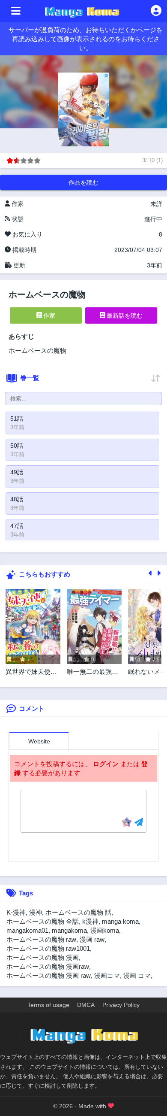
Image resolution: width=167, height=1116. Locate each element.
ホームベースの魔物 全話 (42, 921)
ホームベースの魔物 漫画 (42, 957)
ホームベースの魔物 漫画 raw (48, 975)
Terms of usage (48, 1004)
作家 (48, 315)
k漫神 (90, 921)
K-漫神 (16, 912)
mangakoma (69, 930)
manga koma (120, 921)
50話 (16, 445)
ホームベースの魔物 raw (41, 939)
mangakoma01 (27, 930)
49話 (16, 472)
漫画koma (104, 930)
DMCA (86, 1004)
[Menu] (16, 11)
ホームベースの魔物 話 (78, 912)
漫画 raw (92, 939)
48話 (16, 499)
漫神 (35, 912)
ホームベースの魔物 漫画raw (47, 966)
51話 (16, 418)
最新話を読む (124, 315)
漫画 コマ (137, 975)
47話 (16, 525)
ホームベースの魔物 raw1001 (48, 948)
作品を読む (83, 182)
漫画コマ (107, 975)
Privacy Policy (121, 1004)
